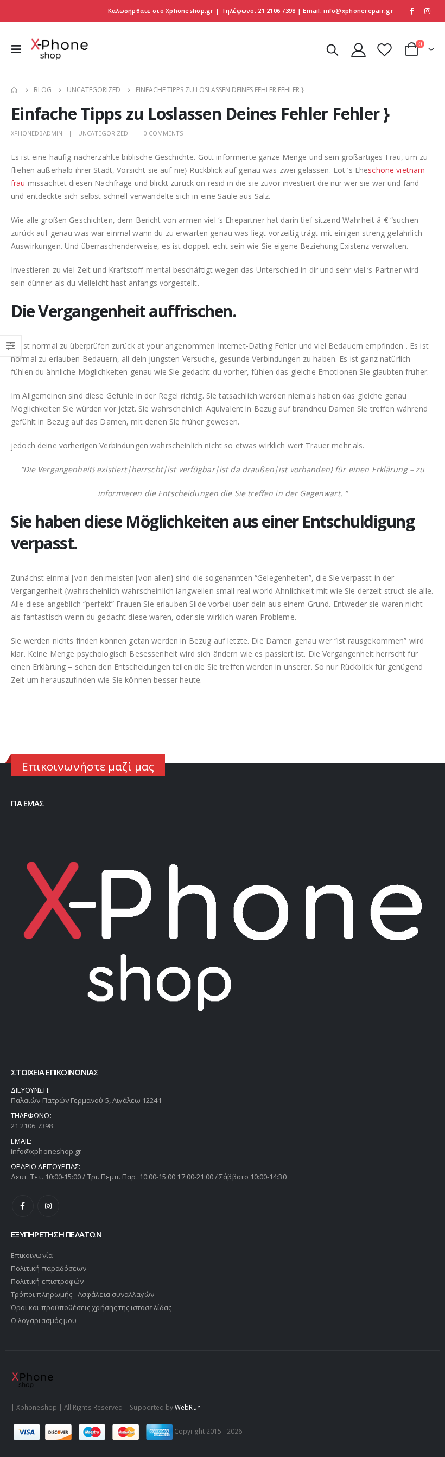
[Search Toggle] (332, 49)
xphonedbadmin (36, 133)
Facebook (23, 1206)
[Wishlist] (384, 49)
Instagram (48, 1206)
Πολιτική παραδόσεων (48, 1268)
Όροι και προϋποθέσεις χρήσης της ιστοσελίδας (91, 1307)
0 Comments (163, 133)
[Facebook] (412, 11)
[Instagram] (427, 11)
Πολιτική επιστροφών (47, 1281)
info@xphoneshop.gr (46, 1151)
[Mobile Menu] (19, 49)
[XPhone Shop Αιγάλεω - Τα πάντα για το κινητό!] (59, 49)
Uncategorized (103, 133)
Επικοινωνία (32, 1255)
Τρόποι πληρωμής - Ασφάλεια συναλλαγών (82, 1294)
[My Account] (358, 49)
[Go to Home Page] (14, 90)
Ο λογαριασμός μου (44, 1320)
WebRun (187, 1407)
